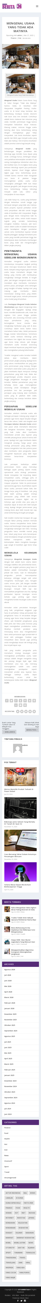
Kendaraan (10, 1228)
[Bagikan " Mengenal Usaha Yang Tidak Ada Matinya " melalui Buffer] (34, 700)
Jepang (31, 1218)
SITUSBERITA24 (24, 1290)
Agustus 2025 (9, 1036)
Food (6, 1133)
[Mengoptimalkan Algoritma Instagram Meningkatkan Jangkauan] (7, 951)
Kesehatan (23, 1228)
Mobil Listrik (19, 1243)
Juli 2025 (7, 1042)
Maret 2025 (8, 1064)
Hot (5, 1144)
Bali (25, 1193)
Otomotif (24, 944)
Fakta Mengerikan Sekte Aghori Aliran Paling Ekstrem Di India (23, 909)
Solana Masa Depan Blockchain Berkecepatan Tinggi (17, 886)
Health (23, 934)
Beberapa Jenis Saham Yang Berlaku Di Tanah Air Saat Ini (19, 823)
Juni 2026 (8, 981)
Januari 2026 (9, 1008)
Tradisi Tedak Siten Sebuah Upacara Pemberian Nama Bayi (23, 919)
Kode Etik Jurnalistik (28, 1295)
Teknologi (30, 1253)
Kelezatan (22, 1223)
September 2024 (10, 1097)
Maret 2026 (8, 997)
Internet (10, 1218)
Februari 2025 (9, 1070)
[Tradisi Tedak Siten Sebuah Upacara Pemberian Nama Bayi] (7, 919)
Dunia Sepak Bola (13, 1203)
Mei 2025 (7, 1053)
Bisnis (32, 1193)
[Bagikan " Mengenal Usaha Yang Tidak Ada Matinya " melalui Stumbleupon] (16, 705)
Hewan (9, 1213)
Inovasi (32, 1213)
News (22, 912)
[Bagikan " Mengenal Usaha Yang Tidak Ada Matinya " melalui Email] (20, 705)
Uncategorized (10, 1178)
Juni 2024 (8, 1114)
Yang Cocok (11, 1272)
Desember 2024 (10, 1081)
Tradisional (11, 1258)
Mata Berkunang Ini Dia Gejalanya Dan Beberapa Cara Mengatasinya (23, 930)
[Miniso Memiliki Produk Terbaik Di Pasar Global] (20, 776)
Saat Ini (21, 1248)
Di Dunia (19, 1198)
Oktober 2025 (9, 1025)
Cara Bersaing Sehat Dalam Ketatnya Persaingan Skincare (20, 855)
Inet (22, 956)
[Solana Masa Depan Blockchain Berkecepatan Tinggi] (20, 871)
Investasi (21, 1218)
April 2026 (8, 992)
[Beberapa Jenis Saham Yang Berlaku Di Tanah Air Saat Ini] (20, 808)
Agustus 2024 (9, 1103)
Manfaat (9, 1238)
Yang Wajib (10, 1277)
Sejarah (31, 1248)
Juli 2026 (7, 975)
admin (19, 35)
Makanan (30, 1233)
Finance (13, 38)
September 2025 (10, 1031)
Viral (28, 1262)
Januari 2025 (9, 1075)
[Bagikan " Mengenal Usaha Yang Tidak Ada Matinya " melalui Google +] (16, 700)
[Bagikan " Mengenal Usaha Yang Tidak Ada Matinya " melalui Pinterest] (25, 700)
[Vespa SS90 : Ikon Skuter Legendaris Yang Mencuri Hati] (7, 941)
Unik (20, 1262)
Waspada (9, 1267)
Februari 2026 (9, 1003)
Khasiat (9, 1233)
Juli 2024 (7, 1109)
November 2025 (10, 1020)
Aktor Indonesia (13, 1193)
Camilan (9, 1198)
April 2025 (8, 1058)
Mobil (8, 1243)
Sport (6, 1166)
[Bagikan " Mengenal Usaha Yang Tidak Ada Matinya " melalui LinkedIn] (29, 700)
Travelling (10, 1262)
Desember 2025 (10, 1014)
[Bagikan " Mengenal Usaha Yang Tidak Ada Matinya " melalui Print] (25, 705)
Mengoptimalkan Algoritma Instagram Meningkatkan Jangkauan (22, 952)
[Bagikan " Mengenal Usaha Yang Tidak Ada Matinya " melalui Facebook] (7, 700)
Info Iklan (15, 1295)
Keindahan (10, 1223)
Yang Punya (24, 1272)
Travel (6, 1172)
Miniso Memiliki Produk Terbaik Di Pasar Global (18, 790)
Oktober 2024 (9, 1092)
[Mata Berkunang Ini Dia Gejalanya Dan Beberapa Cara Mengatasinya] (7, 929)
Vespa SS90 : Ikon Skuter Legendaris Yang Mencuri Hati (23, 941)
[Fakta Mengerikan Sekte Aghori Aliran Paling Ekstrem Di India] (7, 909)
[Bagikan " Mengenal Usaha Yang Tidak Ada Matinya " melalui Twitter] (11, 700)
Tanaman (18, 1253)
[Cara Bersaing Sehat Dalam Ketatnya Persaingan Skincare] (20, 840)
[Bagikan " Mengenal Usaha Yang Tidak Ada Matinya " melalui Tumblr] (20, 700)
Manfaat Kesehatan (25, 1238)
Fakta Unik (28, 1203)
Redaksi (7, 1295)
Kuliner (19, 1233)
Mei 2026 (7, 986)
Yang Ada (20, 1267)
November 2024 (10, 1086)
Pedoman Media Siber (20, 1298)
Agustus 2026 (9, 969)
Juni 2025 (8, 1047)
